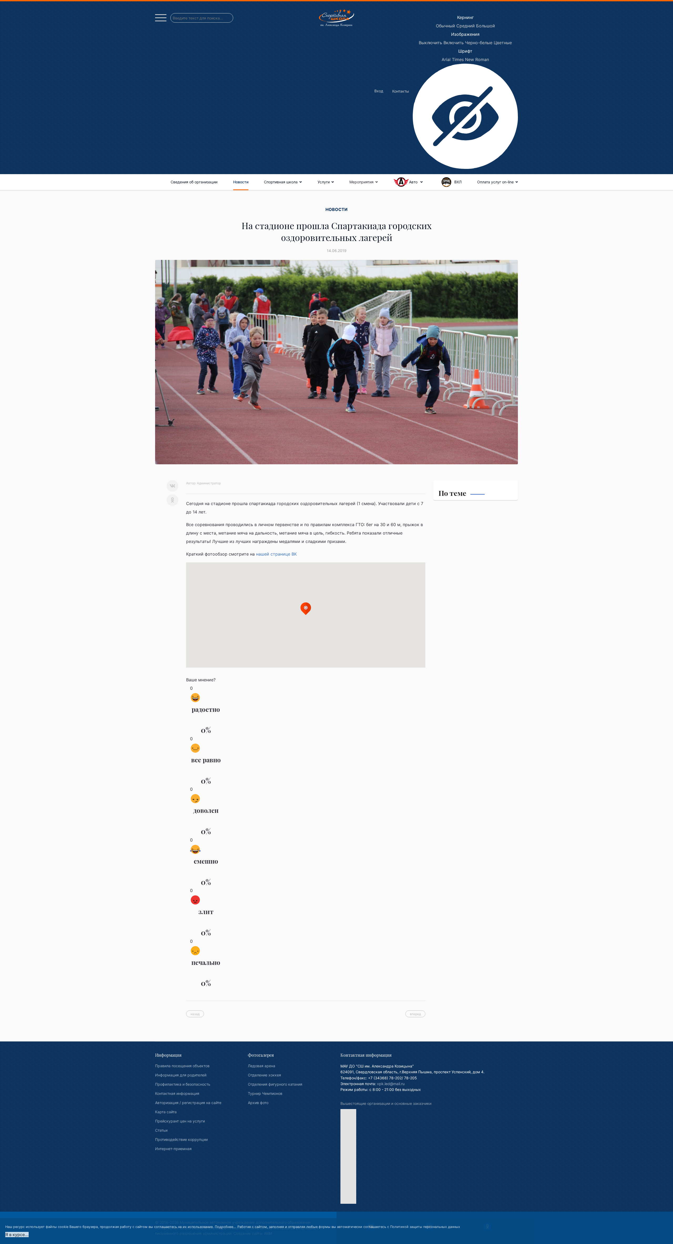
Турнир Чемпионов (265, 1093)
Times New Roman (470, 59)
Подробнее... (225, 1227)
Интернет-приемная (173, 1148)
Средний (465, 25)
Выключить (430, 42)
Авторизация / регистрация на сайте (188, 1102)
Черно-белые (478, 42)
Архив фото (258, 1102)
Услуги (324, 182)
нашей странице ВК (276, 554)
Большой (485, 25)
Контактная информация (177, 1093)
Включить (453, 42)
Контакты (400, 91)
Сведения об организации (194, 182)
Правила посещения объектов (182, 1066)
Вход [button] (378, 91)
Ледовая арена (261, 1066)
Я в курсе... (17, 1234)
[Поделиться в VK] (172, 486)
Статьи (161, 1130)
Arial (446, 59)
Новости (240, 182)
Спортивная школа (281, 182)
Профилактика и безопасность (182, 1084)
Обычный (445, 25)
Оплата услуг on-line (495, 182)
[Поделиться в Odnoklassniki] (172, 500)
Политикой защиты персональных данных (425, 1227)
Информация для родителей (180, 1075)
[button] (305, 608)
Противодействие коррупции (181, 1139)
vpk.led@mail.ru (391, 1083)
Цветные (503, 42)
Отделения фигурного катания (275, 1084)
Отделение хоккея (264, 1075)
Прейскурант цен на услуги (180, 1121)
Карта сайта (166, 1112)
